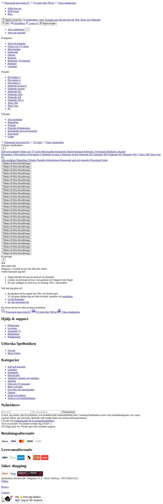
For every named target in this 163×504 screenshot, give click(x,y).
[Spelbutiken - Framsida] (61, 19)
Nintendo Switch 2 (17, 85)
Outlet (11, 136)
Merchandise (14, 49)
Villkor (4, 481)
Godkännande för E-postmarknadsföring (34, 420)
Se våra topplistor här (18, 302)
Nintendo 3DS (15, 94)
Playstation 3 (14, 83)
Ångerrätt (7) (14, 331)
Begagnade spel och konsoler (22, 131)
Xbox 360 (13, 103)
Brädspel (12, 63)
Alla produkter (15, 119)
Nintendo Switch (16, 88)
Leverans (12, 328)
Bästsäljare (13, 122)
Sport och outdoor (17, 395)
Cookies (5, 492)
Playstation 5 (14, 77)
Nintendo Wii (14, 97)
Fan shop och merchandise (21, 389)
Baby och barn (15, 386)
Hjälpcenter (13, 325)
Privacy (5, 487)
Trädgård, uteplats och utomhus (23, 378)
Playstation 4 (14, 80)
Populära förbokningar (19, 128)
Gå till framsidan (16, 299)
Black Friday (14, 353)
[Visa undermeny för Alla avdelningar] (27, 29)
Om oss (11, 350)
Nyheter (12, 125)
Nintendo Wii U (16, 100)
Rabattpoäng (14, 336)
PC (9, 108)
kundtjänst (67, 296)
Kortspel (12, 57)
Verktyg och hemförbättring (21, 398)
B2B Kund (13, 11)
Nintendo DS (14, 91)
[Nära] (3, 148)
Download (13, 133)
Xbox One (13, 105)
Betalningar (13, 334)
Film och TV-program (19, 384)
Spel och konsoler (17, 43)
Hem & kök (14, 375)
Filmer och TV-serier (18, 46)
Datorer (11, 55)
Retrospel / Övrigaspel (19, 60)
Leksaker (12, 66)
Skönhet (12, 381)
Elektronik (13, 52)
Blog (10, 14)
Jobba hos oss (14, 8)
